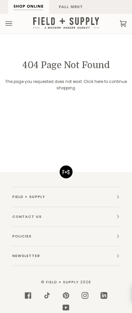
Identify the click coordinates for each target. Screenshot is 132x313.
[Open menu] (15, 23)
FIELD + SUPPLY (62, 282)
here (98, 81)
